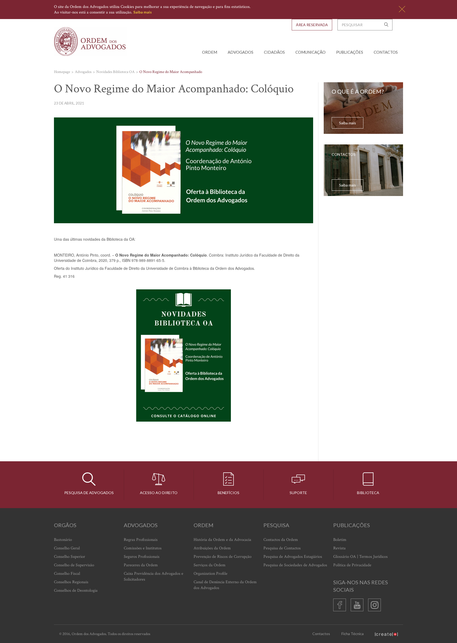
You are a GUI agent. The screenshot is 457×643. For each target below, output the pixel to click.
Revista (339, 548)
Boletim (339, 539)
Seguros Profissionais (141, 556)
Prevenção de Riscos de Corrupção (223, 556)
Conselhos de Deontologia (76, 590)
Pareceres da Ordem (141, 565)
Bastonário (63, 539)
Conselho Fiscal (67, 573)
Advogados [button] (240, 52)
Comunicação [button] (310, 52)
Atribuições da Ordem (212, 548)
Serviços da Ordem (210, 565)
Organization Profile (210, 573)
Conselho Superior (69, 556)
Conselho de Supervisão (74, 565)
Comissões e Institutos (143, 548)
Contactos (386, 52)
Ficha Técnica (352, 633)
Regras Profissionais (141, 539)
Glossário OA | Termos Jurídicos (360, 556)
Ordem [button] (209, 52)
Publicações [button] (349, 52)
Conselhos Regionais (71, 582)
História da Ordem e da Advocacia (222, 539)
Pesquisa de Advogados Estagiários (292, 556)
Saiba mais (142, 12)
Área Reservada (312, 24)
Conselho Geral (67, 548)
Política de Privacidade (352, 565)
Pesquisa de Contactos (282, 548)
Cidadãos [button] (274, 52)
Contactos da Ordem (280, 539)
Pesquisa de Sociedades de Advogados (295, 565)
